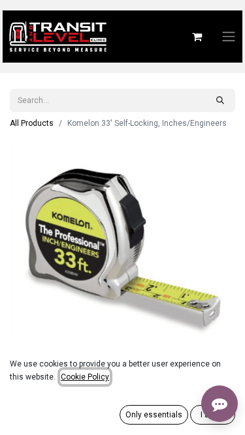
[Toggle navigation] (228, 37)
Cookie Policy (85, 377)
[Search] (220, 100)
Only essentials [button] (153, 414)
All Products (32, 123)
